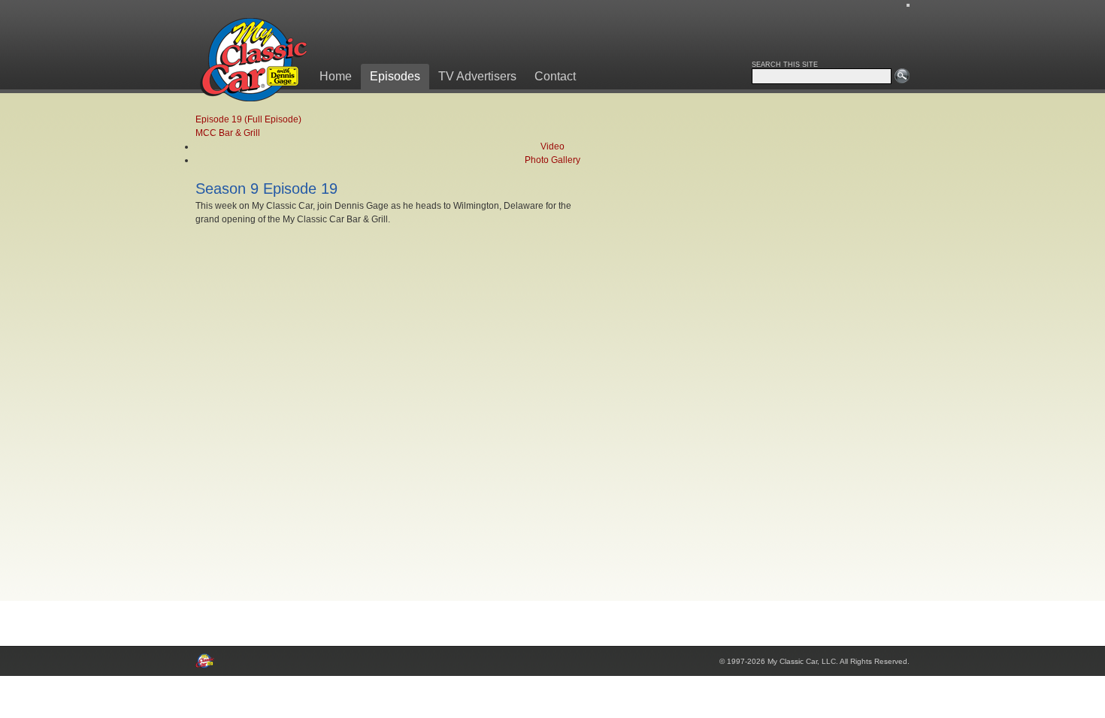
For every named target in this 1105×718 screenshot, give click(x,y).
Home (335, 76)
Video (552, 146)
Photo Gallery (552, 160)
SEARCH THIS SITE (785, 64)
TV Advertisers (477, 76)
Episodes (395, 76)
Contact (555, 76)
